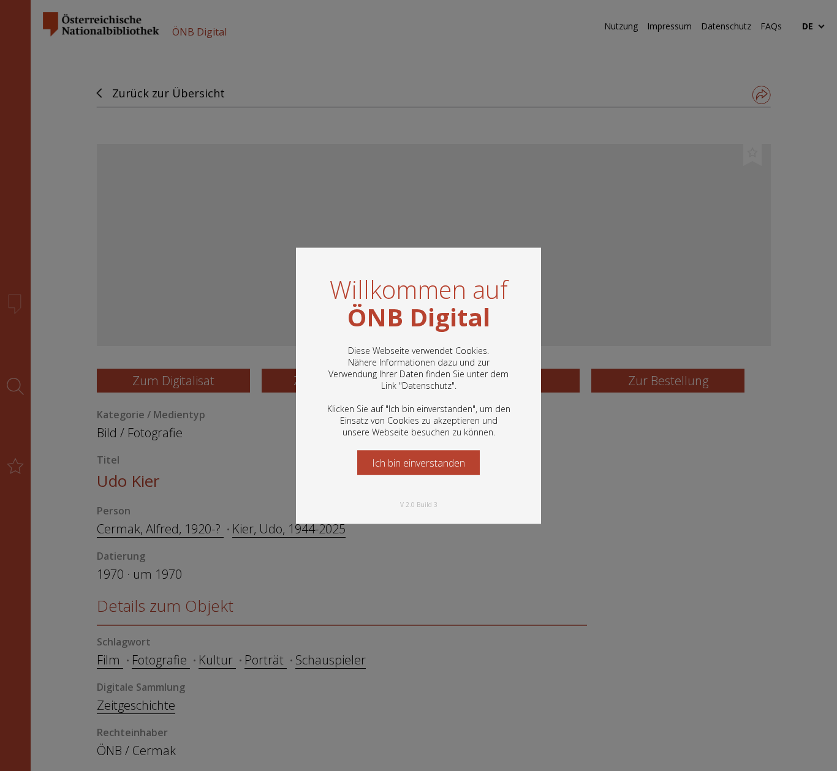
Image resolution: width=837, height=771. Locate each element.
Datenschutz (427, 385)
